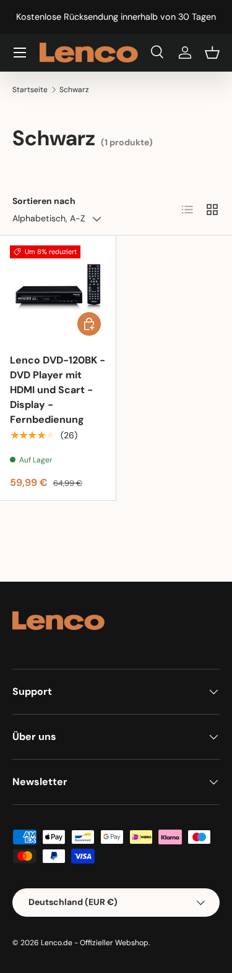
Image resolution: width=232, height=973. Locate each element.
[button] (212, 52)
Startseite (30, 90)
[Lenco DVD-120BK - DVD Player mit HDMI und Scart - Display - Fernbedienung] (58, 293)
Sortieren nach (43, 200)
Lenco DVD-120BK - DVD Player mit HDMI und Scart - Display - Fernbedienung (57, 390)
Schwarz (74, 90)
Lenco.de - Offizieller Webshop (94, 943)
